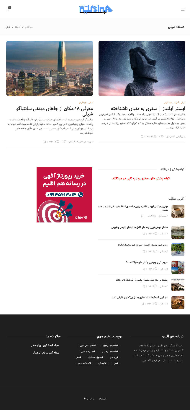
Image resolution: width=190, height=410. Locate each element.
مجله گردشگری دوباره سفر (45, 345)
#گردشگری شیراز (84, 363)
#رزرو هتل (114, 357)
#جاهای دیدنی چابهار (110, 351)
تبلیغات (102, 399)
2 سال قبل (170, 136)
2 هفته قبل (163, 216)
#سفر (78, 357)
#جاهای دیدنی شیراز (88, 345)
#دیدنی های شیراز (88, 351)
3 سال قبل (73, 141)
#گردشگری (102, 363)
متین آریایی (180, 136)
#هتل (116, 363)
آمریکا (17, 27)
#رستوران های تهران (95, 357)
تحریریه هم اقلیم (86, 141)
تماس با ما (89, 399)
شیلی (183, 102)
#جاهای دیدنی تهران (110, 345)
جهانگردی (168, 102)
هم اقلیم (29, 27)
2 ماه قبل (164, 233)
